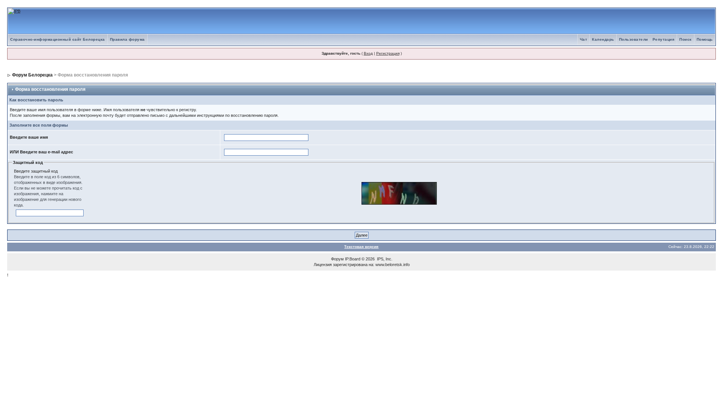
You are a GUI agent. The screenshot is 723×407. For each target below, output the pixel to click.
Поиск (685, 39)
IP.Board (352, 259)
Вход (368, 53)
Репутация (664, 39)
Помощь (705, 39)
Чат (583, 39)
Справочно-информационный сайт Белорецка (57, 39)
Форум (337, 259)
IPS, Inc (384, 259)
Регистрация (388, 53)
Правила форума (127, 39)
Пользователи (633, 39)
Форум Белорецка (32, 75)
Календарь (603, 39)
